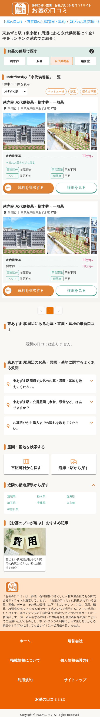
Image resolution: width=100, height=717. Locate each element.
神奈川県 (12, 509)
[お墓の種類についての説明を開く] (91, 51)
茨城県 (11, 496)
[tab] (14, 61)
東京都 (71, 502)
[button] (24, 131)
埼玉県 (11, 502)
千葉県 (41, 502)
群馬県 (71, 496)
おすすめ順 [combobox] (11, 91)
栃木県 (41, 496)
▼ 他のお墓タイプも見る (20, 162)
